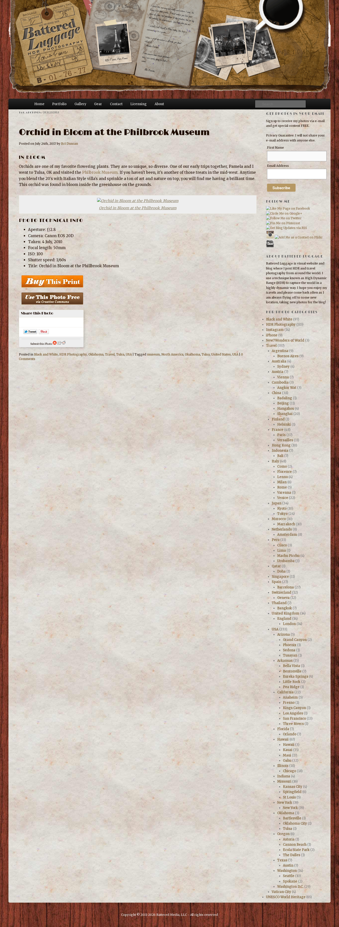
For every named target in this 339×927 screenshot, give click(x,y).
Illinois (282, 766)
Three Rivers (293, 724)
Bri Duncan (69, 143)
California (285, 692)
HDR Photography (73, 354)
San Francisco (294, 718)
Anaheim (290, 697)
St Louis (289, 797)
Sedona (289, 650)
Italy (275, 461)
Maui (287, 755)
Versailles (285, 440)
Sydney (283, 366)
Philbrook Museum (100, 172)
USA (129, 354)
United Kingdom (285, 613)
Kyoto (282, 508)
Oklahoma (95, 354)
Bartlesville (292, 818)
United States (221, 354)
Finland (278, 419)
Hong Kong (281, 445)
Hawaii (283, 739)
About (159, 104)
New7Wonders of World (285, 340)
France (277, 430)
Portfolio (59, 104)
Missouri (284, 781)
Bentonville (292, 671)
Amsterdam (287, 534)
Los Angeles (293, 713)
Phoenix (289, 645)
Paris (281, 435)
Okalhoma (192, 354)
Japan (276, 503)
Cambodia (280, 382)
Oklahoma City (295, 823)
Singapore (280, 576)
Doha (281, 571)
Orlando (289, 734)
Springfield (292, 792)
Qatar (276, 566)
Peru (275, 540)
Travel (110, 354)
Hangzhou (285, 408)
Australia (279, 361)
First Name (275, 147)
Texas (282, 860)
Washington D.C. (290, 886)
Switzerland (281, 592)
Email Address (278, 166)
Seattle (288, 876)
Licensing (138, 104)
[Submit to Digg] (59, 344)
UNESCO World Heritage (285, 897)
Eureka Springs (295, 676)
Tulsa (120, 354)
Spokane (290, 881)
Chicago (289, 771)
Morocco (279, 519)
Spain (276, 582)
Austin (288, 865)
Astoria (289, 839)
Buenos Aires (288, 356)
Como (282, 466)
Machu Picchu (288, 556)
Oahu (287, 760)
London (289, 624)
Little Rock (291, 682)
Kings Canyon (294, 708)
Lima (281, 550)
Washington (287, 871)
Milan (282, 482)
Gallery (80, 104)
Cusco (282, 545)
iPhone (271, 335)
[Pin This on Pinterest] (44, 332)
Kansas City (292, 787)
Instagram (275, 330)
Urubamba (286, 561)
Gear (98, 104)
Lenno (282, 477)
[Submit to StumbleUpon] (55, 344)
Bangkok (284, 608)
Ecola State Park (296, 850)
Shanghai (285, 414)
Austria (277, 372)
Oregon (283, 834)
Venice (282, 498)
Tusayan (290, 655)
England (284, 619)
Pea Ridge (291, 687)
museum (153, 354)
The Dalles (291, 855)
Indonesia (280, 450)
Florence (284, 472)
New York (284, 802)
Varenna (284, 492)
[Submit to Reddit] (64, 344)
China (276, 393)
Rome (282, 487)
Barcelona (285, 587)
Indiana (283, 776)
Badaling (284, 398)
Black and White (46, 354)
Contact (116, 104)
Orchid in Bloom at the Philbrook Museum (114, 132)
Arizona (283, 634)
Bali (280, 456)
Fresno (289, 703)
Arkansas (285, 661)
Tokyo (282, 514)
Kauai (287, 750)
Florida (283, 729)
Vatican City (281, 892)
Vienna (283, 377)
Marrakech (286, 524)
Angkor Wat (286, 388)
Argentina (280, 351)
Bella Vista (291, 666)
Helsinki (284, 424)
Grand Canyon (295, 640)
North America (172, 354)
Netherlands (282, 529)
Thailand (279, 603)
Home (39, 104)
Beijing (283, 403)
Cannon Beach (294, 844)
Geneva (283, 598)
